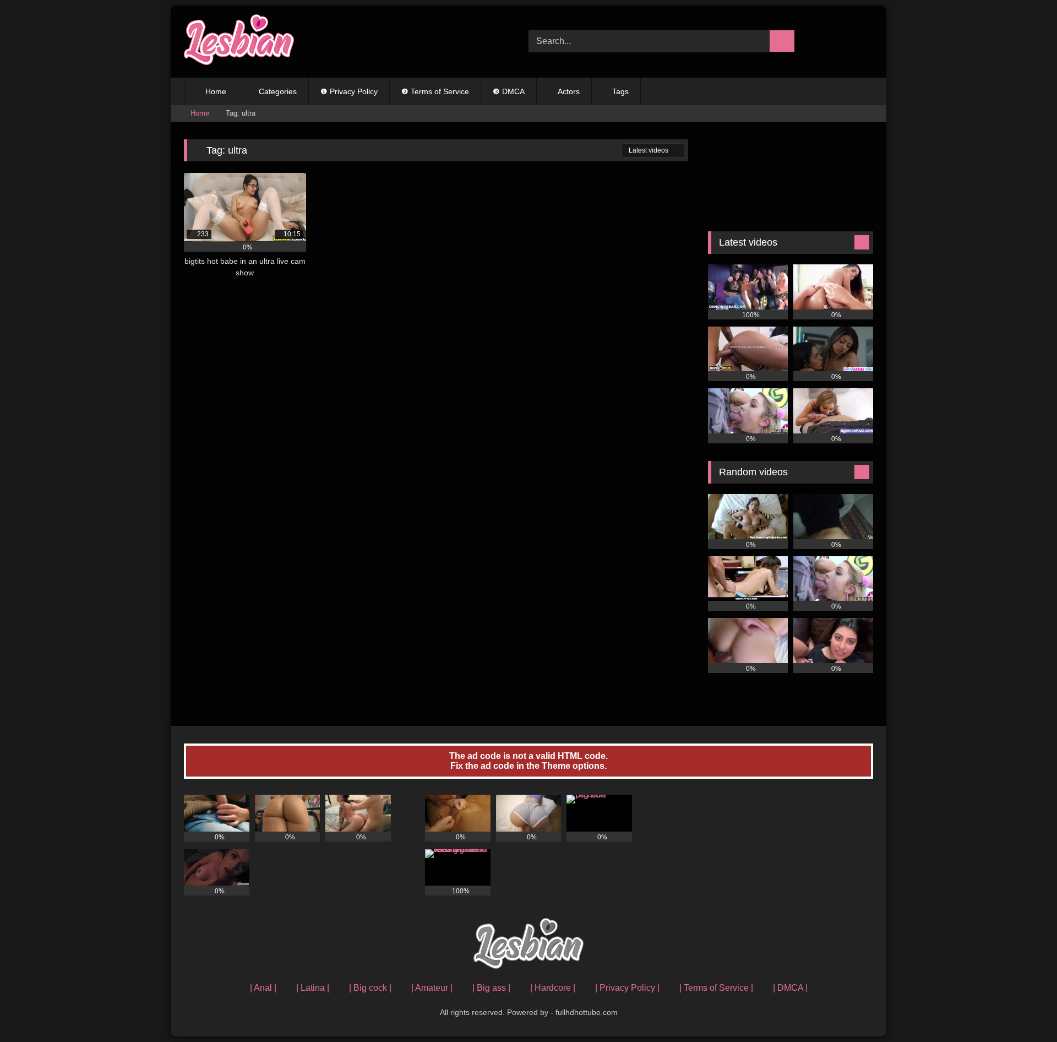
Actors (569, 91)
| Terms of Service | (716, 987)
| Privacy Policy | (627, 987)
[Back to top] (1024, 1009)
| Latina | (312, 987)
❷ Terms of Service (435, 91)
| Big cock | (370, 987)
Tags (620, 91)
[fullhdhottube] (239, 41)
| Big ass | (491, 987)
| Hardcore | (552, 987)
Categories (278, 91)
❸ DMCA (509, 91)
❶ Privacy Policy (349, 91)
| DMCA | (790, 987)
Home (215, 91)
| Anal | (263, 987)
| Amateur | (432, 987)
